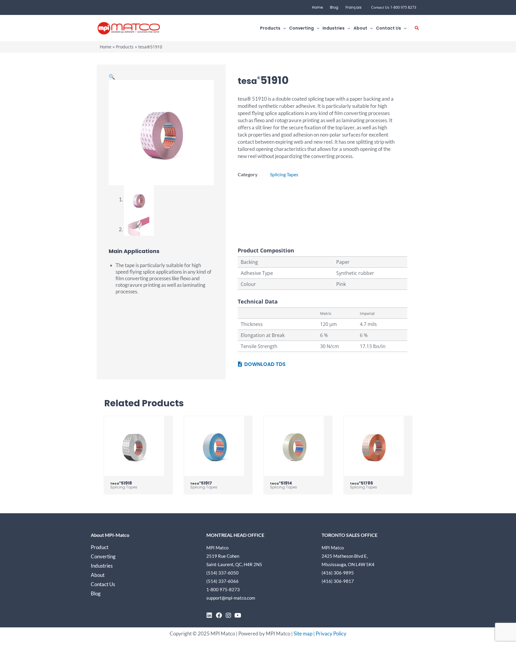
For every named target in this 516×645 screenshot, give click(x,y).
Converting (103, 556)
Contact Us (103, 584)
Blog (334, 7)
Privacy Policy (331, 633)
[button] (283, 28)
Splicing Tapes (284, 174)
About (98, 575)
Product (99, 547)
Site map (303, 633)
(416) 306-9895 (338, 572)
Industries (102, 566)
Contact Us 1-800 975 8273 (393, 7)
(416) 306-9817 (338, 581)
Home (317, 7)
